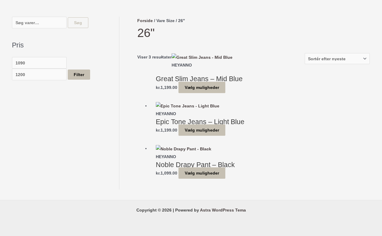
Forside (145, 20)
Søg (78, 22)
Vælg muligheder (202, 87)
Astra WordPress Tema (223, 210)
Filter (79, 74)
